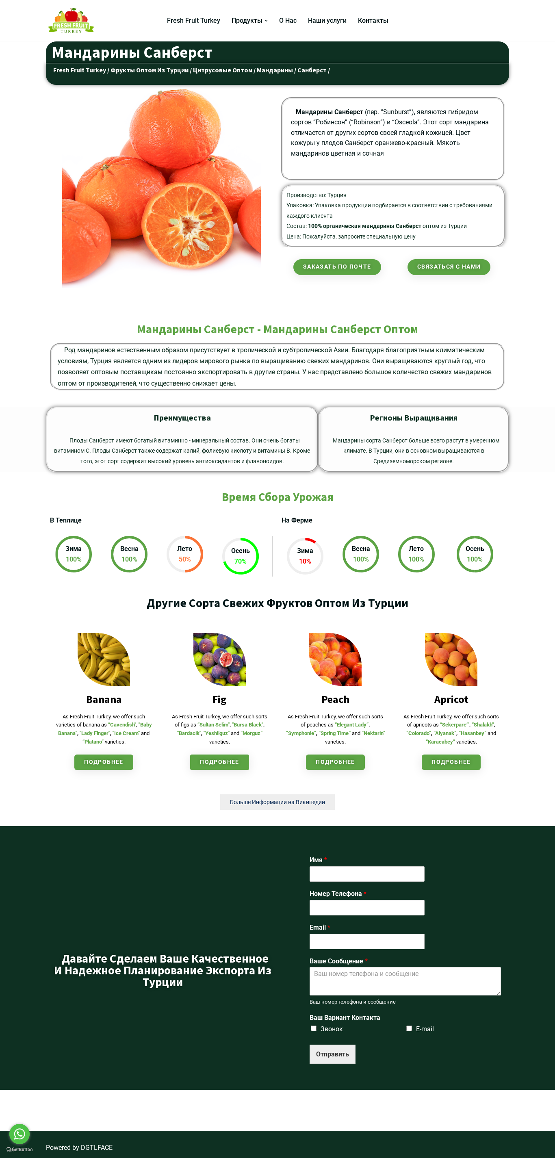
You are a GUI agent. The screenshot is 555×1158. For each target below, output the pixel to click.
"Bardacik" (189, 733)
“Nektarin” (373, 733)
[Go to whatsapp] (19, 1134)
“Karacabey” (440, 742)
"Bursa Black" (247, 725)
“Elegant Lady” (352, 725)
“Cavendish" (122, 725)
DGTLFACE (97, 1147)
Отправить (332, 1054)
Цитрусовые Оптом (222, 70)
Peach (335, 699)
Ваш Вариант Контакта (345, 1017)
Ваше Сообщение (339, 961)
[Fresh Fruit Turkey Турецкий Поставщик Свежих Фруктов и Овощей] (73, 20)
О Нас (288, 20)
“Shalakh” (483, 725)
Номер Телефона (338, 894)
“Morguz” (251, 733)
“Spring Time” (335, 733)
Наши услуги (327, 20)
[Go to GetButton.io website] (20, 1149)
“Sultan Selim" (213, 725)
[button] (266, 20)
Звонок (332, 1029)
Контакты (373, 20)
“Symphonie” (301, 733)
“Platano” (93, 742)
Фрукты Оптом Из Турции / (151, 70)
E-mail (425, 1029)
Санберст (312, 70)
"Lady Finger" (95, 733)
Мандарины (275, 70)
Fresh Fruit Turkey (193, 20)
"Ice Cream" (126, 733)
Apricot (451, 699)
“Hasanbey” (472, 733)
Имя (318, 860)
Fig (219, 699)
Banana (104, 699)
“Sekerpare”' (454, 725)
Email (320, 927)
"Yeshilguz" (217, 733)
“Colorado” (418, 733)
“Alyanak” (445, 733)
